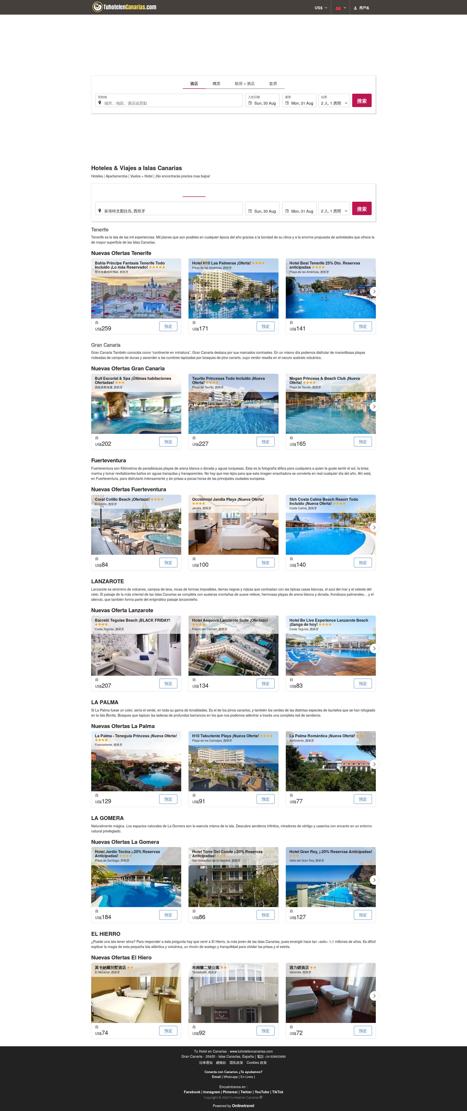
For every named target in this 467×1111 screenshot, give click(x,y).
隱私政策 (236, 1062)
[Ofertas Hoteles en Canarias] (127, 7)
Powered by (233, 1105)
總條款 (221, 1062)
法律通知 (206, 1062)
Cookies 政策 (257, 1062)
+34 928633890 (275, 1056)
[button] (321, 7)
